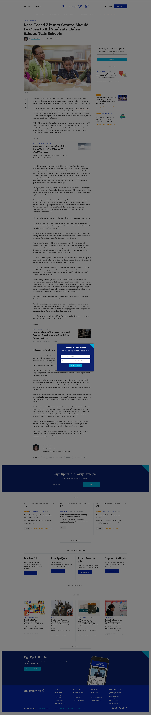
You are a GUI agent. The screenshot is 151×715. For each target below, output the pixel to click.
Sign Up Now (75, 365)
